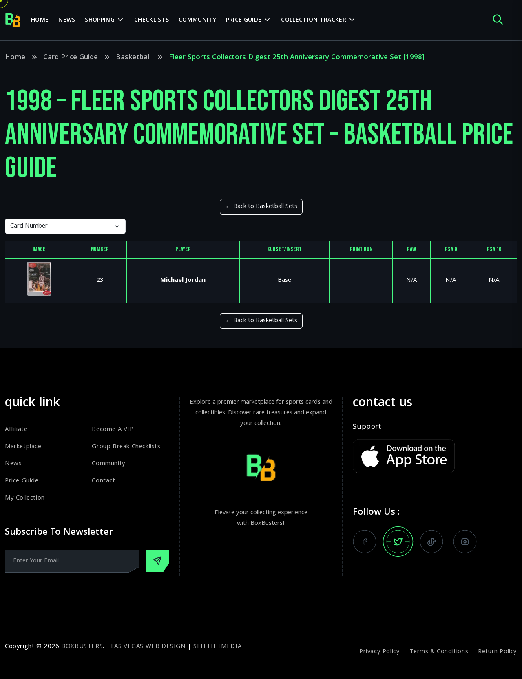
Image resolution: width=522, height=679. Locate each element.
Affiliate (16, 430)
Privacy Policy (379, 652)
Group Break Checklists (126, 447)
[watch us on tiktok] (431, 541)
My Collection (25, 498)
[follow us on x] (398, 541)
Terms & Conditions (438, 652)
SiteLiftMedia (217, 646)
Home (40, 20)
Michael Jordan (183, 280)
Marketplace (23, 447)
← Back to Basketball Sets (261, 206)
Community (197, 20)
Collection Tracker (313, 20)
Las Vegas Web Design (148, 646)
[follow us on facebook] (364, 541)
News (66, 20)
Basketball (133, 58)
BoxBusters (82, 646)
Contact (103, 481)
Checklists (151, 20)
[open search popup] (498, 20)
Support (367, 427)
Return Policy (497, 652)
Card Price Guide (70, 58)
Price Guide (243, 20)
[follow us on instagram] (465, 541)
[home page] (13, 20)
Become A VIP (112, 430)
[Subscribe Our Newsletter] (157, 561)
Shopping (99, 20)
